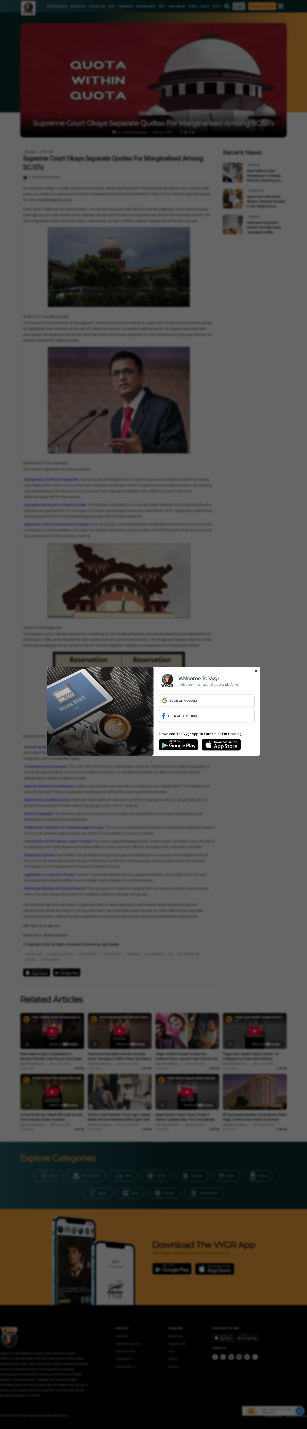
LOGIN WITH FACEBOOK (183, 716)
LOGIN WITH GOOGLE (183, 700)
